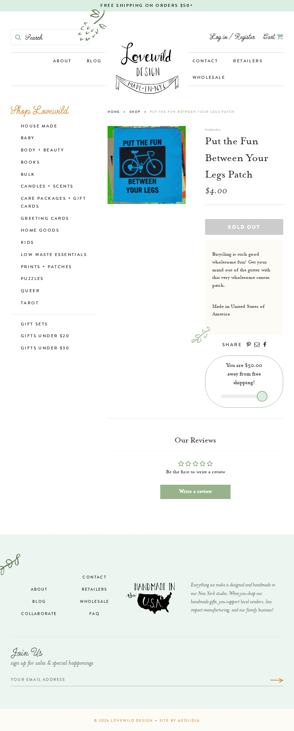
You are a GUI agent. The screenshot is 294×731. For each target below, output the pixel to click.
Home (114, 112)
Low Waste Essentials (54, 255)
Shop (135, 112)
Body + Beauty (42, 151)
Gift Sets (34, 325)
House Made (39, 127)
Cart (269, 36)
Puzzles (32, 279)
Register (245, 36)
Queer (30, 291)
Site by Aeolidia (180, 721)
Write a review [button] (195, 492)
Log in (218, 36)
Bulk (28, 175)
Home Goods (40, 231)
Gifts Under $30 (45, 349)
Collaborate (39, 614)
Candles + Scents (47, 187)
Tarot (30, 303)
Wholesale (209, 78)
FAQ (94, 614)
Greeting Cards (45, 219)
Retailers (247, 61)
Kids (27, 243)
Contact (205, 61)
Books (30, 163)
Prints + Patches (46, 267)
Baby (28, 138)
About (62, 61)
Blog (94, 61)
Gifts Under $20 (45, 336)
